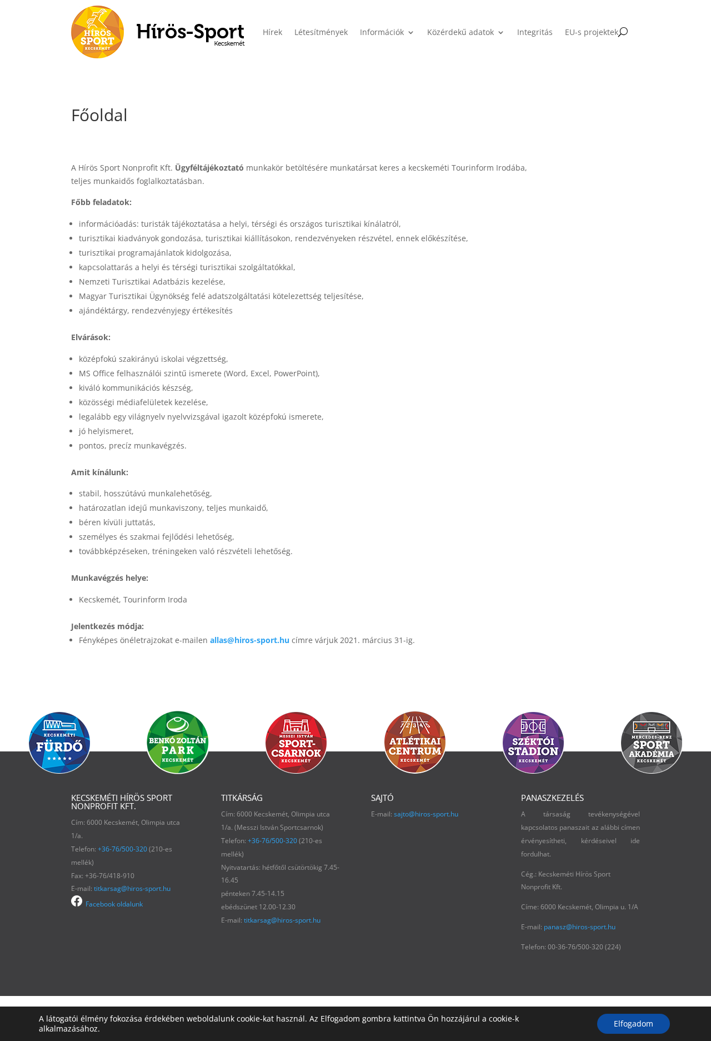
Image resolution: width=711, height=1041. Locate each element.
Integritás (535, 32)
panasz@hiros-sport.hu (579, 927)
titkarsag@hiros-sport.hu (132, 888)
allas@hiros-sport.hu (249, 640)
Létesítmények (321, 32)
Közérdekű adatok (460, 32)
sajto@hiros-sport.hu (426, 814)
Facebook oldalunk (112, 904)
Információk (382, 32)
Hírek (272, 32)
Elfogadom (633, 1023)
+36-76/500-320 (122, 849)
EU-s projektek (591, 32)
